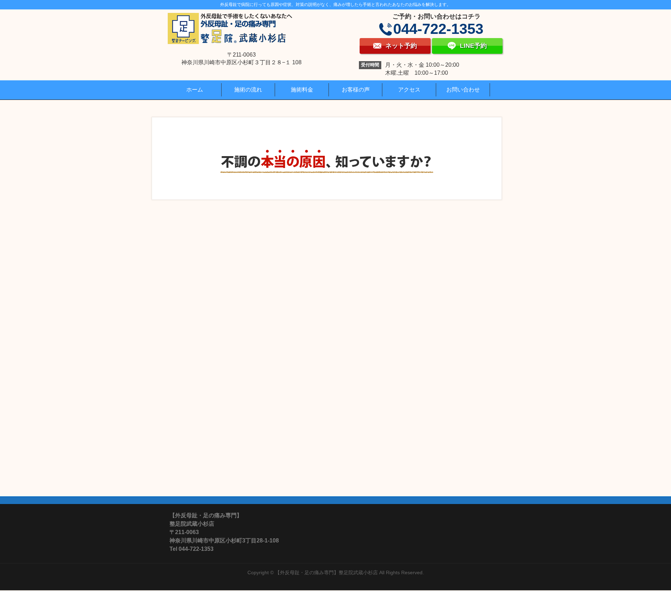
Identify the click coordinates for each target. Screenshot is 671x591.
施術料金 (302, 90)
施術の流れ (248, 90)
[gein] (327, 150)
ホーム (194, 90)
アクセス (409, 90)
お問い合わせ (463, 90)
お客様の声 (356, 90)
